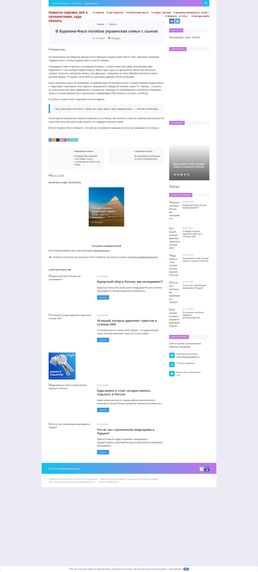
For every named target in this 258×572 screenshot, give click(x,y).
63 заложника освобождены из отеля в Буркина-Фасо (120, 155)
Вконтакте (171, 21)
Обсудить (115, 38)
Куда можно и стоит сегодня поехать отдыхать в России (124, 392)
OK (186, 569)
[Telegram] (76, 140)
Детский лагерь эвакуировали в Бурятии (65, 176)
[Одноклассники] (54, 140)
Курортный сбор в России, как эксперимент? (130, 281)
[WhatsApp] (69, 140)
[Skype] (72, 140)
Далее (103, 297)
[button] (175, 174)
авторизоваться (102, 250)
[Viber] (65, 140)
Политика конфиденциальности (143, 257)
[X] (57, 140)
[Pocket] (61, 140)
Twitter (177, 21)
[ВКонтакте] (50, 140)
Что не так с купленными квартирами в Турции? (125, 431)
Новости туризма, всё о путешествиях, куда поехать (68, 16)
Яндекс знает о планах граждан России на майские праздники (144, 175)
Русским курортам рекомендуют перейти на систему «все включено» (103, 212)
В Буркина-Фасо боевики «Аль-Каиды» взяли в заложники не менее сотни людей (60, 158)
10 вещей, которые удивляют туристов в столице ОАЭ (127, 322)
